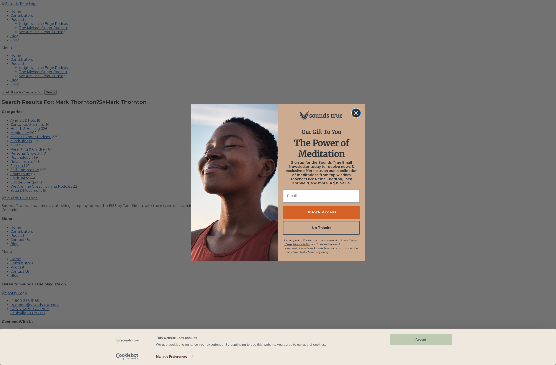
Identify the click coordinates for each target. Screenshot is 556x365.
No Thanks (321, 228)
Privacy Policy (301, 244)
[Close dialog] (356, 113)
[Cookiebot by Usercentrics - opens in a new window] (127, 356)
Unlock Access (321, 212)
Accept (420, 339)
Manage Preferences (171, 356)
